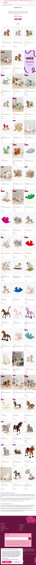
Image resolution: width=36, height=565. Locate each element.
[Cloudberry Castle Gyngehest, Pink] (25, 93)
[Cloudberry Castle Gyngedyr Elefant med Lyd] (14, 93)
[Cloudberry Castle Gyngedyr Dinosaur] (25, 394)
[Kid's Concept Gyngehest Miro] (3, 116)
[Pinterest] (23, 561)
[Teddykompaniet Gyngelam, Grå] (25, 278)
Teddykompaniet (29, 506)
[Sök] (1, 4)
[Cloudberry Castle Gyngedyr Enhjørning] (26, 394)
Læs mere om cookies (5, 558)
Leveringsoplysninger (21, 524)
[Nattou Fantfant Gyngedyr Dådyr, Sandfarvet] (14, 139)
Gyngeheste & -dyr (19, 9)
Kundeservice (2, 524)
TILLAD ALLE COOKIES (7, 562)
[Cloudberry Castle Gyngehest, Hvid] (27, 93)
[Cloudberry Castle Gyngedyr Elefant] (14, 116)
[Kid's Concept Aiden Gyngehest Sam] (26, 371)
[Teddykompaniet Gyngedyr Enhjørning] (26, 417)
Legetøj (15, 9)
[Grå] (26, 44)
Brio (26, 506)
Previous (0, 37)
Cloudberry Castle (19, 506)
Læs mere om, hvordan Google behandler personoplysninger (10, 559)
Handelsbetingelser (3, 527)
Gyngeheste (20, 16)
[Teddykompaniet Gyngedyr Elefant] (25, 301)
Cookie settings (21, 528)
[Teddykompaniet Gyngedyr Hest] (14, 232)
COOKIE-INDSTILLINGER (16, 562)
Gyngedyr (15, 16)
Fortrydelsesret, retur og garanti (4, 528)
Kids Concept (23, 506)
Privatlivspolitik (21, 527)
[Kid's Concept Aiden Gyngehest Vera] (25, 371)
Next (35, 37)
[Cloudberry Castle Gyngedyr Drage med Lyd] (3, 93)
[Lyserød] (25, 44)
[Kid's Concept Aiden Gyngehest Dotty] (27, 440)
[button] (1, 2)
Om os (1, 531)
